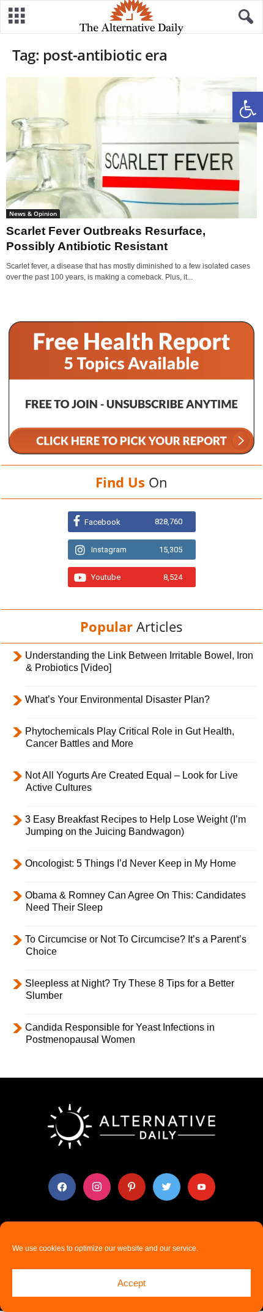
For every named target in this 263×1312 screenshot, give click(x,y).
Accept (131, 1283)
